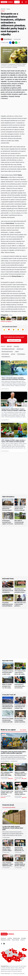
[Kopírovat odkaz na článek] (19, 42)
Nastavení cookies (5, 939)
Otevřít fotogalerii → (7, 321)
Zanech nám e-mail (14, 340)
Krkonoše (16, 346)
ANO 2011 (9, 346)
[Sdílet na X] (13, 42)
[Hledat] (18, 2)
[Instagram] (4, 943)
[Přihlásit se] (22, 2)
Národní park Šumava (7, 351)
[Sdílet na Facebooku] (10, 42)
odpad (17, 351)
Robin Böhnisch (6, 356)
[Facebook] (1, 943)
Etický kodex (16, 938)
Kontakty (23, 938)
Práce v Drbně (15, 939)
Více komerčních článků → (9, 807)
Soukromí (3, 938)
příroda (13, 354)
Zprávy (8, 9)
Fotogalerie (4, 315)
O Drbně (9, 938)
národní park (20, 349)
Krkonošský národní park (8, 349)
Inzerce (23, 939)
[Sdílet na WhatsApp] (16, 42)
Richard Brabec (21, 354)
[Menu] (26, 2)
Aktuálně (3, 9)
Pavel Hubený (5, 354)
